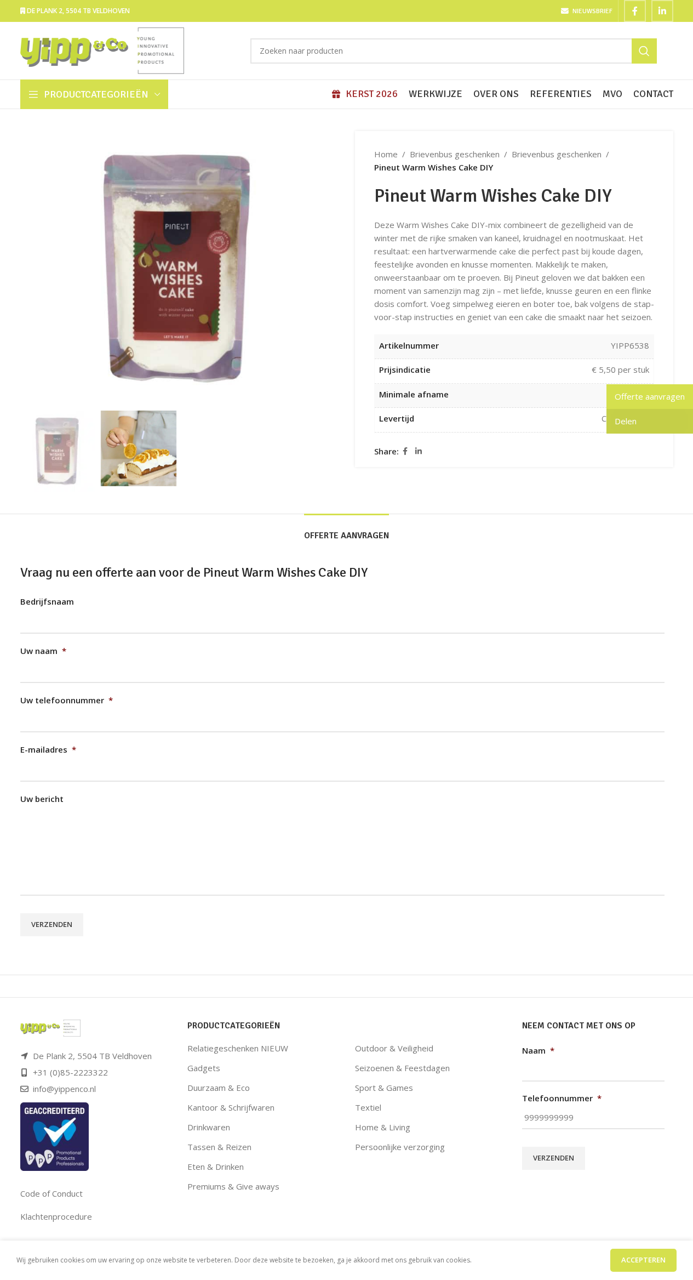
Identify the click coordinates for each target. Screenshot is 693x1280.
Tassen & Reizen (219, 1146)
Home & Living (382, 1127)
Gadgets (203, 1067)
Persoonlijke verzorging (400, 1146)
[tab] (346, 530)
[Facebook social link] (635, 11)
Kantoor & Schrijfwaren (230, 1107)
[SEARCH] (644, 51)
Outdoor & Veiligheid (394, 1048)
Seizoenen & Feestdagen (402, 1067)
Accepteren (643, 1260)
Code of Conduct (51, 1193)
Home (386, 154)
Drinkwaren (208, 1127)
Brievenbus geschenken (455, 154)
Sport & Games (384, 1087)
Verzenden (51, 924)
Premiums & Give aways (233, 1186)
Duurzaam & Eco (218, 1087)
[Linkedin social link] (662, 11)
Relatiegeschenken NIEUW (237, 1048)
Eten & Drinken (215, 1166)
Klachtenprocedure (56, 1216)
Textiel (368, 1107)
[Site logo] (102, 49)
